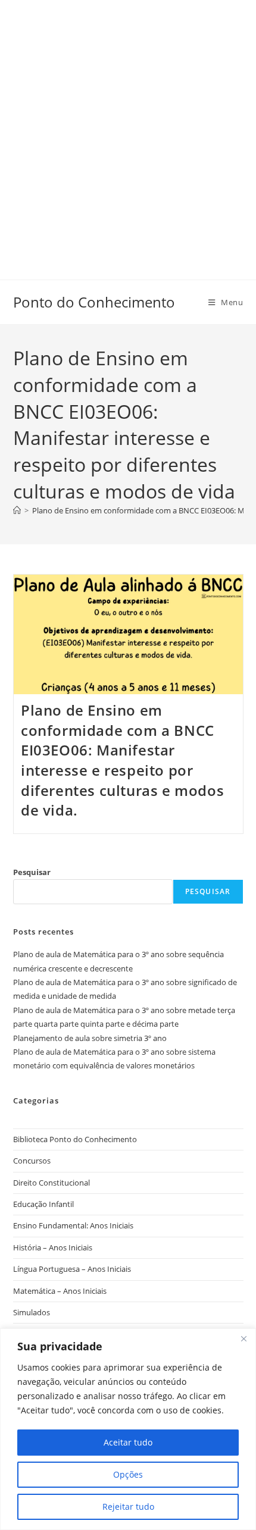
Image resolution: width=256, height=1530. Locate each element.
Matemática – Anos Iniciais (60, 1291)
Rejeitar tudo (128, 1506)
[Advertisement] (128, 128)
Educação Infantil (43, 1204)
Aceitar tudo (128, 1442)
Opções (128, 1474)
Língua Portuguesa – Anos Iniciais (72, 1268)
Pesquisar (32, 872)
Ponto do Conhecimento (94, 302)
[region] (128, 1429)
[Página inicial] (17, 510)
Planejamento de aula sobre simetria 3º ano (90, 1038)
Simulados (31, 1312)
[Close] (243, 1338)
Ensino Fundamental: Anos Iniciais (73, 1225)
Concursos (32, 1160)
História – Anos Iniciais (52, 1247)
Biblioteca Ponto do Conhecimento (75, 1139)
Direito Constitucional (51, 1182)
